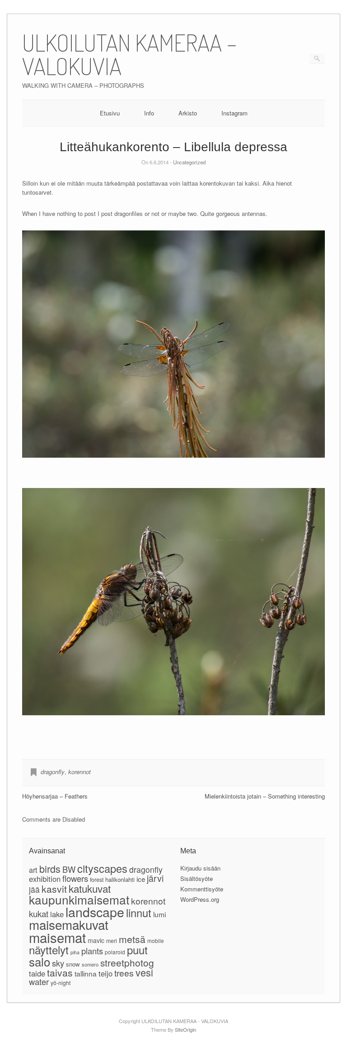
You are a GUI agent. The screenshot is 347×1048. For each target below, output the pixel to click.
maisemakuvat (68, 924)
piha (75, 952)
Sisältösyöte (196, 878)
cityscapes (102, 868)
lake (57, 914)
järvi (155, 878)
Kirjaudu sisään (200, 868)
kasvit (54, 888)
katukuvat (90, 888)
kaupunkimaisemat (79, 899)
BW (68, 869)
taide (37, 973)
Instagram (234, 113)
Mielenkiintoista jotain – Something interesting (265, 796)
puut (137, 949)
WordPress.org (199, 899)
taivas (60, 972)
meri (111, 940)
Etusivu (110, 113)
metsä (132, 939)
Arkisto (187, 113)
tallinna (86, 973)
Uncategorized (189, 162)
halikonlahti (120, 879)
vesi (144, 972)
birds (50, 868)
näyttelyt (49, 949)
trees (124, 973)
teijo (105, 973)
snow (73, 964)
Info (149, 113)
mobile (155, 940)
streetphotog (127, 962)
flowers (75, 878)
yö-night (60, 982)
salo (39, 961)
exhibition (45, 878)
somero (90, 964)
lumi (159, 914)
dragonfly (53, 771)
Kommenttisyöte (201, 889)
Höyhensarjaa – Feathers (55, 796)
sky (58, 963)
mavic (96, 940)
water (39, 981)
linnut (138, 912)
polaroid (115, 952)
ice (140, 879)
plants (92, 951)
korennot (79, 771)
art (33, 869)
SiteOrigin (185, 1029)
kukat (38, 913)
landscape (95, 911)
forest (96, 880)
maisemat (57, 937)
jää (34, 889)
